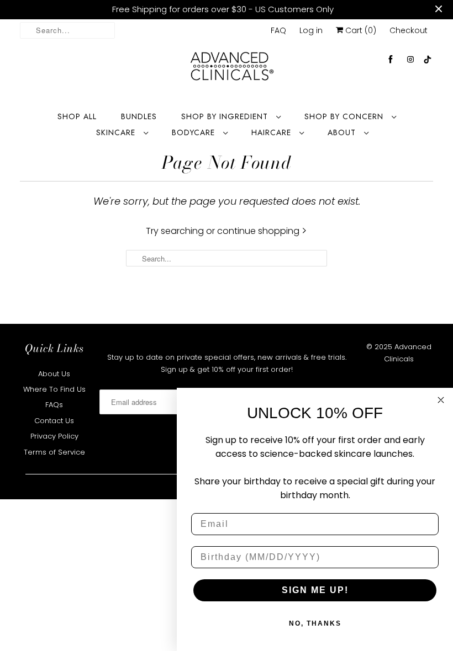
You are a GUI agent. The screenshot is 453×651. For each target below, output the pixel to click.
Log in (311, 30)
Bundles (139, 116)
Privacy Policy (54, 436)
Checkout (408, 30)
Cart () (359, 30)
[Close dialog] (440, 400)
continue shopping (259, 231)
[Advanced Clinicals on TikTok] (428, 59)
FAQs (54, 404)
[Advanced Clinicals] (232, 69)
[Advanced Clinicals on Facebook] (390, 59)
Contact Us (54, 420)
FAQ (278, 30)
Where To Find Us (54, 389)
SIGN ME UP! (315, 590)
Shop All (77, 116)
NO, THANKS (315, 623)
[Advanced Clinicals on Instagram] (410, 59)
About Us (54, 374)
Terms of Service (54, 452)
